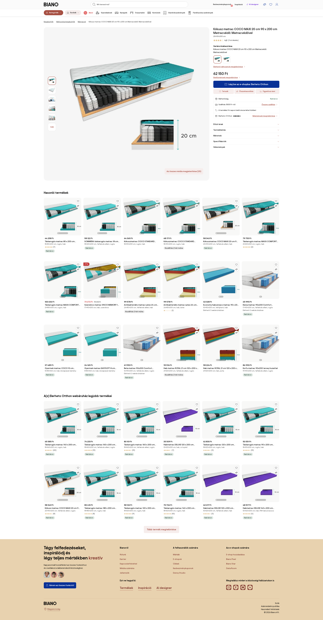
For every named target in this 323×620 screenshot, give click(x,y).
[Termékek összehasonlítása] (264, 4)
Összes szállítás (268, 104)
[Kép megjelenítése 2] (52, 90)
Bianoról (124, 547)
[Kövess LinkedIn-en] (250, 587)
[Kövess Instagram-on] (228, 587)
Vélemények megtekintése (263, 116)
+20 (52, 127)
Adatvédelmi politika (270, 606)
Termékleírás (219, 130)
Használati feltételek (270, 609)
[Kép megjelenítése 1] (52, 81)
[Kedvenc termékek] (270, 4)
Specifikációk (219, 141)
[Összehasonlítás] (78, 206)
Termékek (126, 588)
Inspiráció (239, 4)
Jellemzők (124, 573)
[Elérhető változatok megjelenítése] (217, 59)
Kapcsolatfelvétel (128, 564)
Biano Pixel (231, 559)
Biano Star (231, 564)
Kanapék (123, 13)
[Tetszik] (78, 201)
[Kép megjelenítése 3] (52, 99)
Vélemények (219, 147)
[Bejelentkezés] (276, 4)
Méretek (217, 136)
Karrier (123, 559)
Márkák (176, 554)
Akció (91, 13)
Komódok (156, 13)
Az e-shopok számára (237, 547)
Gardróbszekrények (176, 13)
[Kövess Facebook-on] (235, 587)
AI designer (254, 4)
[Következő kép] (79, 215)
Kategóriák (53, 13)
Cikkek (176, 564)
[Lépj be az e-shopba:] (132, 103)
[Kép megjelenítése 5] (52, 118)
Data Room (231, 568)
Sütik (277, 603)
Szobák (73, 13)
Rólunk (123, 554)
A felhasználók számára (185, 547)
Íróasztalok (140, 13)
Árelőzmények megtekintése (225, 77)
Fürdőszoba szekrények (203, 13)
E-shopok (177, 559)
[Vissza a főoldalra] (55, 4)
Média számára (127, 568)
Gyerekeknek (106, 13)
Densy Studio (179, 573)
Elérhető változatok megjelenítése (228, 67)
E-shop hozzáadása (235, 554)
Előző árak (218, 124)
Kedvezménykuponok (223, 4)
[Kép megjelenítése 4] (52, 108)
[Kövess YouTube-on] (242, 587)
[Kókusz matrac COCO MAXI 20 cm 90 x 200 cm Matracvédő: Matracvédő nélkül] (226, 62)
